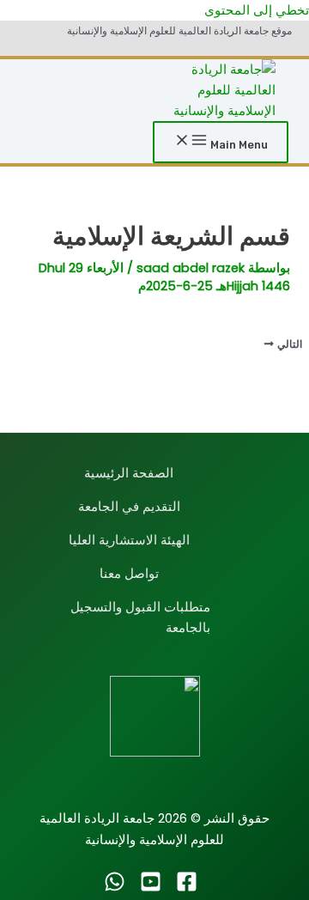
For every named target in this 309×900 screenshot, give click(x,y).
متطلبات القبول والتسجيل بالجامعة (140, 617)
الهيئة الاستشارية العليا (129, 540)
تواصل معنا (129, 573)
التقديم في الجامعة (129, 506)
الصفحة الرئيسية (128, 473)
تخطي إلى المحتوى (256, 10)
